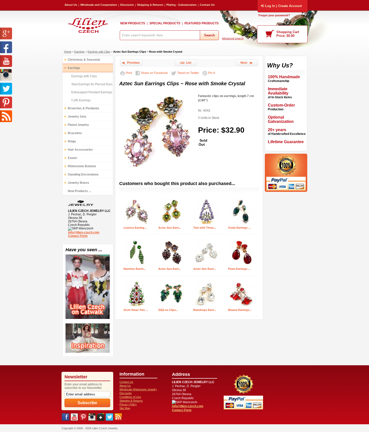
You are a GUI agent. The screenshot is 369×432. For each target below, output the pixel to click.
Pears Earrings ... (239, 268)
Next (244, 62)
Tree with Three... (204, 227)
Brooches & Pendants (83, 108)
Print (129, 73)
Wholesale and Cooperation (98, 4)
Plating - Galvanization (181, 4)
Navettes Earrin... (135, 268)
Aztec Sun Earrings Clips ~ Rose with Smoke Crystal (147, 51)
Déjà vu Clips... (168, 309)
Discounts (127, 4)
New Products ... (79, 191)
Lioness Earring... (135, 227)
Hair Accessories (80, 149)
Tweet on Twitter (188, 73)
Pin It (211, 73)
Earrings (79, 51)
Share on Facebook (154, 73)
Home (67, 51)
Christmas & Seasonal (84, 59)
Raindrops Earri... (204, 309)
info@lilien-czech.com (83, 232)
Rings (72, 141)
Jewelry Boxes (78, 183)
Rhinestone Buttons (82, 166)
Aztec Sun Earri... (169, 227)
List (187, 62)
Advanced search (232, 38)
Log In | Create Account (283, 6)
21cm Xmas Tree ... (136, 309)
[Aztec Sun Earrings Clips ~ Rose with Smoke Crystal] (158, 170)
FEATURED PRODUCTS (201, 23)
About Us (71, 4)
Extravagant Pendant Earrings (91, 92)
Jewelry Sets (77, 116)
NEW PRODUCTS (132, 23)
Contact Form (78, 236)
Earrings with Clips (99, 51)
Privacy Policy (128, 404)
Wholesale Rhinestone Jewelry (138, 389)
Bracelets (75, 133)
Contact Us (207, 4)
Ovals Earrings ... (239, 227)
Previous (133, 62)
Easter (72, 158)
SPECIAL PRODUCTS (164, 23)
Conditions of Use (130, 396)
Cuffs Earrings (81, 100)
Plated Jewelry (78, 125)
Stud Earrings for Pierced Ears (91, 84)
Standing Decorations (83, 174)
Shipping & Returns (150, 4)
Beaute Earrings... (240, 309)
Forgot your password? (274, 15)
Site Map (124, 408)
